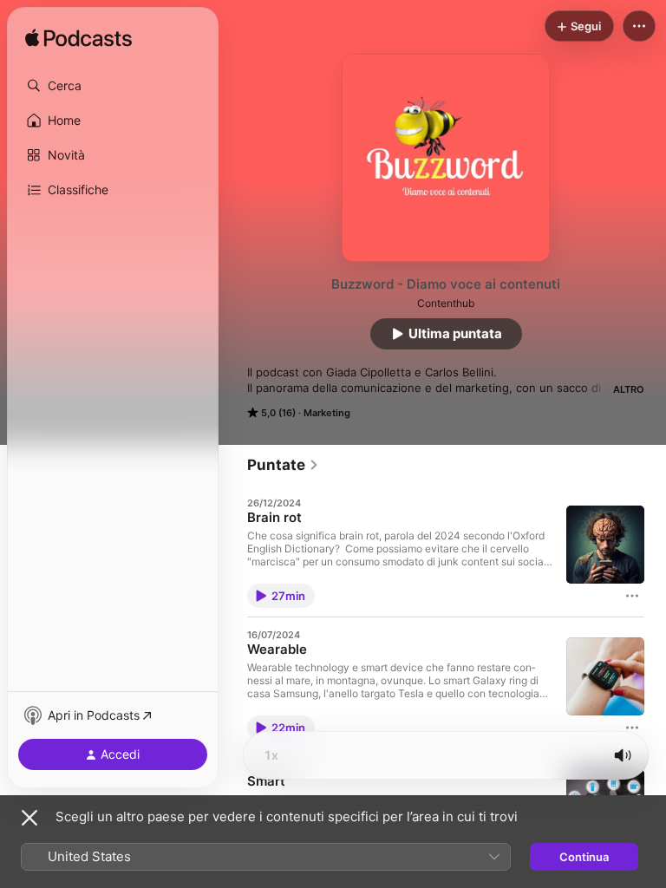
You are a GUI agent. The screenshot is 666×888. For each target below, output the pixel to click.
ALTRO (628, 389)
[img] (78, 39)
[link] (283, 464)
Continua (584, 857)
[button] (112, 86)
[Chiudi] (29, 818)
